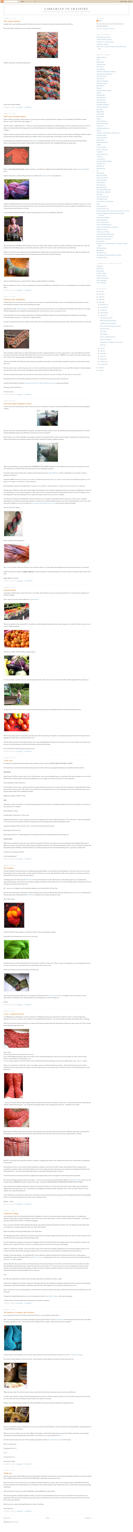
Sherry (24, 126)
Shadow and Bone (102, 180)
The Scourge (100, 116)
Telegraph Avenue (102, 83)
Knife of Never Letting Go (104, 239)
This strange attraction (12, 21)
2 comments (28, 1464)
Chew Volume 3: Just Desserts (105, 201)
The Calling (100, 67)
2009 (100, 297)
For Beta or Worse (102, 273)
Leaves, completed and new (14, 1014)
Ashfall (99, 145)
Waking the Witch (102, 175)
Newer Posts (7, 1518)
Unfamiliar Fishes (102, 135)
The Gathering (101, 69)
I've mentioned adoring (75, 1355)
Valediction (100, 152)
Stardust (99, 93)
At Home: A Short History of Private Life (108, 133)
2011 (100, 291)
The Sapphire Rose (102, 257)
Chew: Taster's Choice (103, 222)
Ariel (100, 20)
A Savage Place (101, 159)
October (102, 310)
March (102, 359)
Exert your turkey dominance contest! (18, 403)
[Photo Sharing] (17, 165)
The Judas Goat (101, 164)
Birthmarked (100, 62)
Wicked (9, 1197)
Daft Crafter (29, 879)
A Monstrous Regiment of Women (106, 71)
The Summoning (101, 102)
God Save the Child (102, 178)
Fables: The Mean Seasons (104, 225)
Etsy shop (10, 1259)
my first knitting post (23, 309)
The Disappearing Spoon (104, 37)
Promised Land (101, 168)
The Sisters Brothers (102, 107)
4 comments (28, 107)
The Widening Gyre (102, 154)
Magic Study (100, 112)
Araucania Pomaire (47, 176)
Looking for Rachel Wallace (104, 161)
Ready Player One (102, 187)
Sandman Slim (101, 95)
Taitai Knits (59, 1319)
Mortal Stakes (100, 173)
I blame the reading (11, 1213)
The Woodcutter (101, 64)
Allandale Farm (34, 599)
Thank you (8, 1473)
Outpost (99, 119)
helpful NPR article (54, 473)
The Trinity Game (102, 76)
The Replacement (102, 248)
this (44, 567)
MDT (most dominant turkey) (15, 116)
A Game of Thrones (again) (104, 39)
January (102, 364)
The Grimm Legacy (102, 199)
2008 (100, 299)
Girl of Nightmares (102, 121)
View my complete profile (106, 28)
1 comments (28, 1511)
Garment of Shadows (102, 81)
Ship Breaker (100, 250)
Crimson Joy (100, 126)
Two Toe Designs (101, 283)
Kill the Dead (100, 86)
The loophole (9, 868)
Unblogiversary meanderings (14, 299)
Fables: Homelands (102, 220)
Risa (14, 1171)
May (101, 353)
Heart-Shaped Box (102, 206)
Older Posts (88, 1518)
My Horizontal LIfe (102, 142)
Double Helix (100, 271)
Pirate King (100, 194)
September (103, 313)
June (101, 351)
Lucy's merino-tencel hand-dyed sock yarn (43, 503)
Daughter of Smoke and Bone (105, 236)
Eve (98, 171)
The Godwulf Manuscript (104, 189)
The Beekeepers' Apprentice (104, 74)
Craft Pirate (100, 266)
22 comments (28, 580)
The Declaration (101, 185)
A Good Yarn (81, 169)
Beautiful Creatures (102, 229)
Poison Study (100, 114)
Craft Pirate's (31, 895)
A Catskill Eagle (101, 147)
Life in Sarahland (101, 280)
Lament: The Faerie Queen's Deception (107, 227)
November (103, 307)
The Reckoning (101, 97)
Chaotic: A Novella (102, 149)
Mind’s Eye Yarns (37, 1257)
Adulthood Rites (101, 57)
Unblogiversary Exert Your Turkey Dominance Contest (39, 383)
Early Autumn (101, 140)
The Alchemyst (101, 182)
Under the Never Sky (102, 123)
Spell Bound (100, 166)
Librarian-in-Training (66, 8)
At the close (8, 760)
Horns (98, 204)
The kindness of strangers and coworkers (19, 1312)
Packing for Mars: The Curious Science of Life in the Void (113, 211)
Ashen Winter (100, 79)
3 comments (28, 1004)
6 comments (28, 859)
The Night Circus (101, 253)
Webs (59, 1435)
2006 (100, 368)
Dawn (98, 60)
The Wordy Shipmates (103, 104)
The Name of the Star (102, 197)
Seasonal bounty (10, 590)
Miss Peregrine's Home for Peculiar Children (109, 255)
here (7, 567)
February (103, 362)
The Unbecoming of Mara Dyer (105, 234)
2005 (100, 370)
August (102, 315)
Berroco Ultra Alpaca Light (54, 1440)
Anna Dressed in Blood (103, 217)
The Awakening (101, 100)
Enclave (99, 131)
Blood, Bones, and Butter (104, 192)
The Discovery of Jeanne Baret (105, 42)
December (103, 305)
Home (47, 1518)
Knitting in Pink (101, 276)
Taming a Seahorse (102, 138)
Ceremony (99, 156)
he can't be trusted (53, 995)
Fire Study (99, 109)
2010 (100, 294)
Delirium (99, 88)
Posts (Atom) (14, 1522)
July (101, 348)
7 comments (28, 394)
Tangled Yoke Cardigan (75, 1180)
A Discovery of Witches (103, 232)
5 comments (28, 290)
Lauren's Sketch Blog (103, 278)
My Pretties (33, 141)
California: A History (102, 44)
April (102, 356)
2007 (100, 302)
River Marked (100, 241)
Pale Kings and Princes (103, 128)
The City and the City (103, 208)
